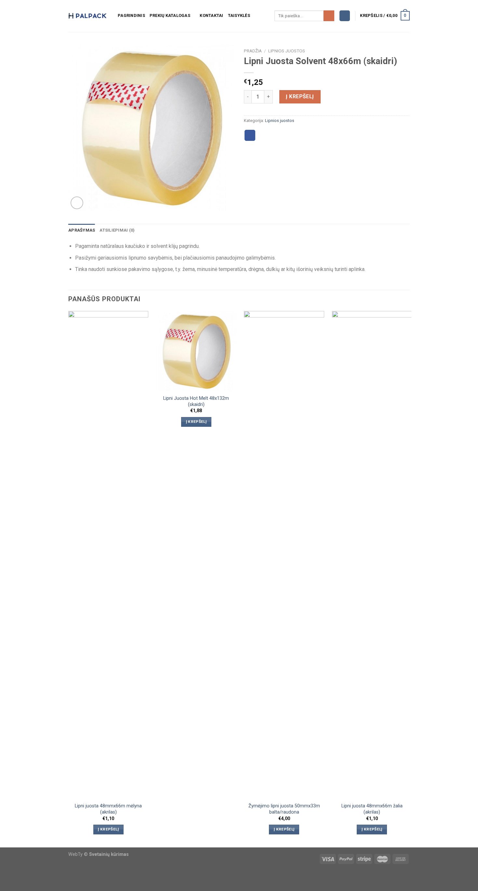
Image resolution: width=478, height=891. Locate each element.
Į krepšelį (300, 96)
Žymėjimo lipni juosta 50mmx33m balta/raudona (284, 809)
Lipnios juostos (286, 50)
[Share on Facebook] (250, 135)
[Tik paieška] (329, 15)
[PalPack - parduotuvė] (88, 16)
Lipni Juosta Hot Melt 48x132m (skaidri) (196, 401)
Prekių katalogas (170, 15)
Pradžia (253, 50)
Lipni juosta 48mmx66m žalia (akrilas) (372, 809)
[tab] (81, 230)
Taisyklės (239, 15)
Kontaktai (211, 15)
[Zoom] (77, 202)
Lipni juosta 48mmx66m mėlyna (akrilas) (108, 809)
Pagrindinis (131, 15)
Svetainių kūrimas (109, 854)
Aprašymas (81, 230)
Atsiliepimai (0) (117, 230)
